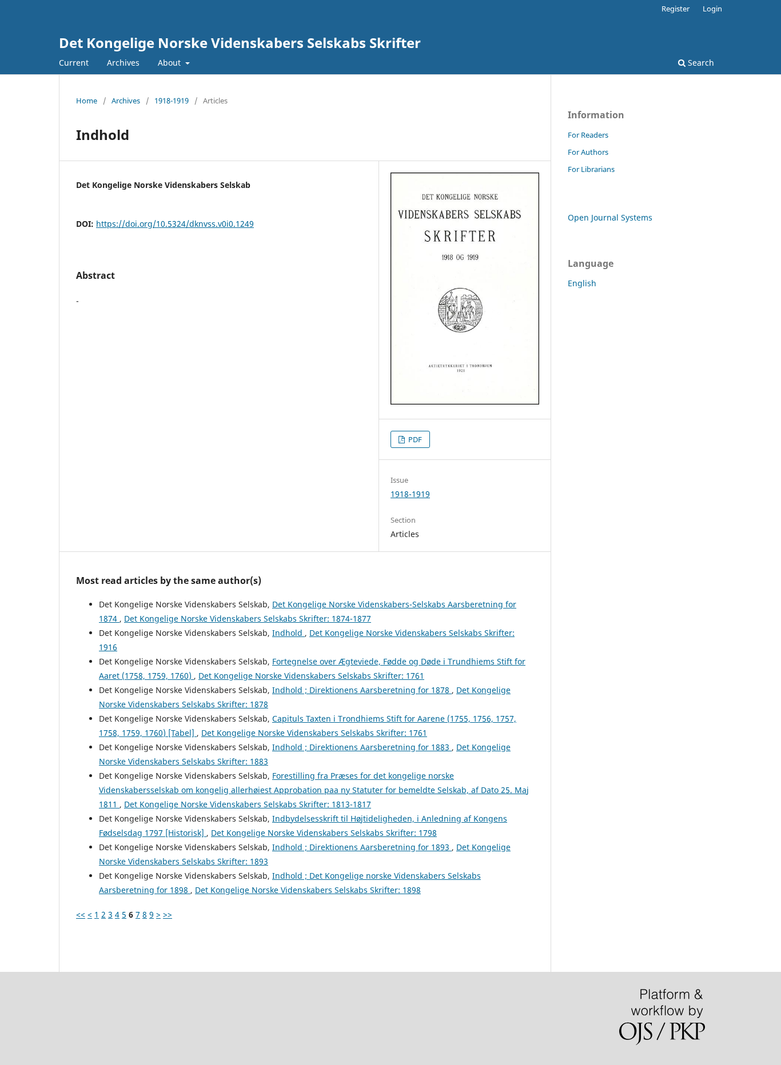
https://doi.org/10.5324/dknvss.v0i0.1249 (175, 223)
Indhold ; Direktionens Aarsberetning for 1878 (362, 689)
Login (712, 8)
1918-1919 (171, 100)
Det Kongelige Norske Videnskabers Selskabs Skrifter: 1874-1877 (247, 618)
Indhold (288, 632)
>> (167, 914)
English (582, 283)
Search (700, 62)
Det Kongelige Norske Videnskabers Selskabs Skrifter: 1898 (308, 889)
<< (80, 914)
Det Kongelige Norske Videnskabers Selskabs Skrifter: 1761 (311, 675)
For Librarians (591, 169)
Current (74, 62)
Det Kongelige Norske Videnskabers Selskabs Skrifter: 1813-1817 (247, 804)
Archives (123, 62)
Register (676, 8)
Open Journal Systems (610, 217)
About (170, 62)
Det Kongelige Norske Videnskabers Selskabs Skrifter (240, 42)
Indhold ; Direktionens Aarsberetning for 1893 (362, 847)
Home (86, 100)
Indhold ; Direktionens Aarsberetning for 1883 (362, 747)
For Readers (588, 135)
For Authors (588, 152)
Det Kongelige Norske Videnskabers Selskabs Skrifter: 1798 (324, 832)
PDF (414, 439)
